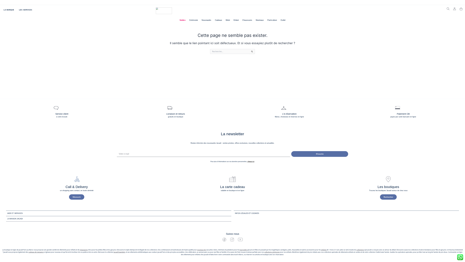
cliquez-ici (250, 161)
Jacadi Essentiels (119, 252)
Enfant (236, 20)
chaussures (84, 250)
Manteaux (260, 20)
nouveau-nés (201, 250)
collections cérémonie (271, 252)
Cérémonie (193, 20)
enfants (324, 250)
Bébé (228, 20)
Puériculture (272, 20)
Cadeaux (218, 20)
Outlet (283, 20)
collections (360, 250)
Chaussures (247, 20)
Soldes (183, 20)
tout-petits (243, 250)
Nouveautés (206, 20)
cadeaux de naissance (36, 252)
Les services (25, 10)
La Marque (9, 10)
